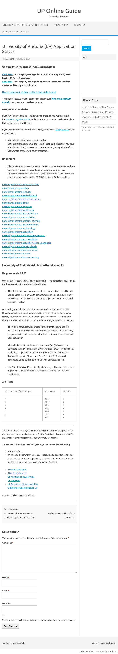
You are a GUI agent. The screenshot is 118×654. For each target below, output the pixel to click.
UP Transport (14, 480)
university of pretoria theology (16, 192)
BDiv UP (85, 122)
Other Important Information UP (23, 488)
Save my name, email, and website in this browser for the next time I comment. (39, 620)
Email (5, 590)
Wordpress (113, 651)
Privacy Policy (61, 25)
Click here (7, 74)
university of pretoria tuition (15, 188)
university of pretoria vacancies (17, 206)
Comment (7, 543)
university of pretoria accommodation (20, 239)
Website (6, 603)
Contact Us (79, 25)
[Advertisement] (99, 78)
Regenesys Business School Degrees (98, 112)
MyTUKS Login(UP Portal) (18, 119)
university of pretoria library (15, 203)
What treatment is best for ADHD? (97, 117)
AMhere (10, 59)
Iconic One (83, 651)
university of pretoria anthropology (18, 228)
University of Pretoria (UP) (23, 495)
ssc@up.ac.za (62, 129)
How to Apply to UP (17, 473)
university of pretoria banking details (19, 246)
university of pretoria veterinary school (20, 184)
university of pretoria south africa (18, 210)
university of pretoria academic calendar (21, 221)
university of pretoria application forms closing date (26, 243)
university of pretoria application (17, 232)
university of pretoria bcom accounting (20, 257)
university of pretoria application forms (20, 224)
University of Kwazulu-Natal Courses (98, 107)
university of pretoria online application (20, 199)
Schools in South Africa (15, 32)
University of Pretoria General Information (25, 25)
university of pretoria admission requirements (23, 235)
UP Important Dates (17, 469)
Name (5, 577)
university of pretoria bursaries (16, 253)
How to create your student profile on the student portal (29, 92)
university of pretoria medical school (19, 195)
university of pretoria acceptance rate (20, 213)
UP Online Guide (59, 10)
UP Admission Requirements (21, 477)
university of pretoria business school (20, 250)
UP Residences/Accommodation (23, 484)
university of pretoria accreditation (18, 217)
